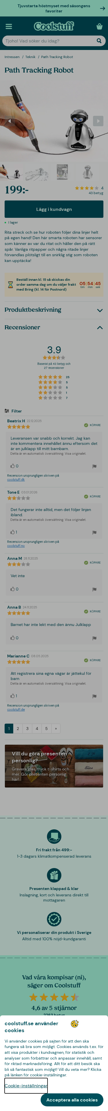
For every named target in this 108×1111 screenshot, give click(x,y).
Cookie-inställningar (26, 1086)
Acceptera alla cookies (72, 1100)
